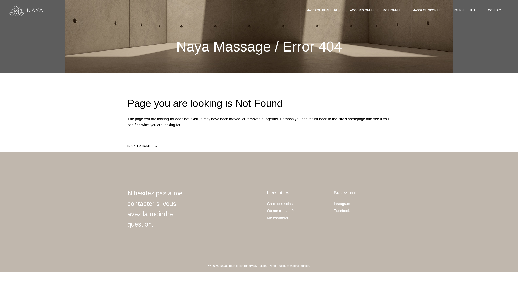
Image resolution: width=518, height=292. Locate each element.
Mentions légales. (298, 265)
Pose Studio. (277, 265)
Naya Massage (223, 47)
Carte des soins (280, 204)
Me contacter (277, 218)
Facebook (342, 211)
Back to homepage (143, 145)
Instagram (342, 204)
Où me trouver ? (280, 211)
